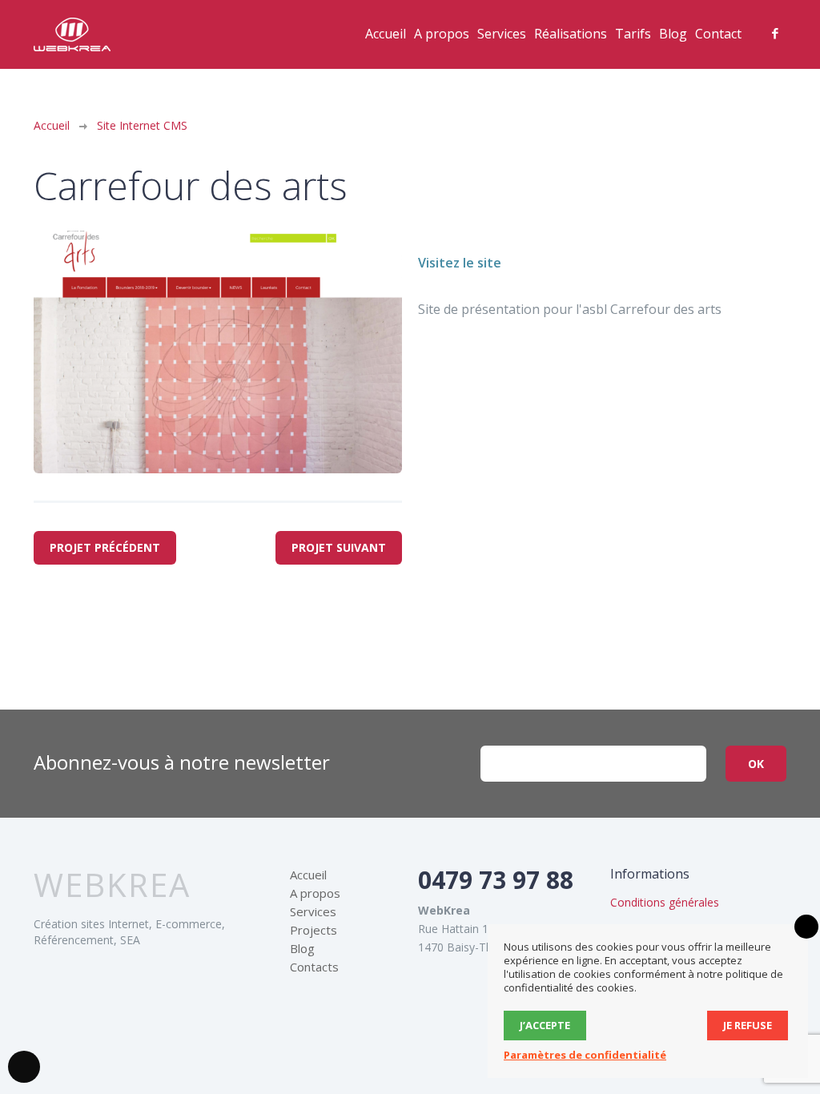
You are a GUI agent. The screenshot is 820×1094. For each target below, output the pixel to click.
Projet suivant (338, 547)
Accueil (385, 33)
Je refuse (747, 1025)
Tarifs (633, 33)
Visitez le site (459, 262)
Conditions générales (664, 902)
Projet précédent (105, 547)
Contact (718, 33)
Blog (673, 33)
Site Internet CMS (142, 125)
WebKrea (112, 885)
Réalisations (570, 33)
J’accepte (545, 1025)
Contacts (314, 967)
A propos (441, 33)
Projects (313, 930)
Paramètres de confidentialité (585, 1055)
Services (501, 33)
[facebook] (775, 33)
